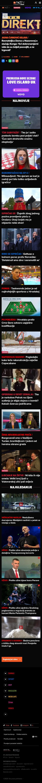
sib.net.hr (20, 764)
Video (11, 708)
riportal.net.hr (20, 766)
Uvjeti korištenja (9, 734)
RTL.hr (5, 757)
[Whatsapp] (10, 60)
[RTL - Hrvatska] (7, 750)
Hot (10, 684)
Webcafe (12, 696)
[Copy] (16, 60)
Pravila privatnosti (9, 739)
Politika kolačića (22, 734)
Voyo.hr (17, 757)
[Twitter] (6, 60)
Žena (10, 702)
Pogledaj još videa (10, 659)
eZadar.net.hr (25, 769)
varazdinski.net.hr (9, 766)
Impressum (7, 730)
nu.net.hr (34, 769)
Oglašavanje (17, 730)
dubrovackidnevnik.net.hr (11, 769)
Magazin (12, 690)
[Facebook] (3, 60)
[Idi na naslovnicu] (19, 5)
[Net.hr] (16, 750)
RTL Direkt (25, 57)
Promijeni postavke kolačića (13, 743)
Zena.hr (11, 757)
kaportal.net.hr (28, 764)
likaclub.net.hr (7, 772)
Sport (11, 679)
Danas (11, 673)
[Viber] (13, 60)
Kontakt (20, 739)
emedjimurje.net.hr (9, 764)
